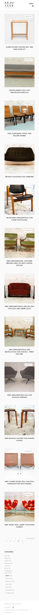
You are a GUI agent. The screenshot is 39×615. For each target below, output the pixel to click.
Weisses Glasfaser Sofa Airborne (19, 177)
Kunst (6, 568)
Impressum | (7, 610)
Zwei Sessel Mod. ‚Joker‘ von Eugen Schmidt (19, 526)
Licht (5, 566)
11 (14, 541)
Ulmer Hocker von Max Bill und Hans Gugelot (19, 48)
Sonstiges (7, 571)
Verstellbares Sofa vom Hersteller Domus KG (19, 91)
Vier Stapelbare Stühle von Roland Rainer (19, 134)
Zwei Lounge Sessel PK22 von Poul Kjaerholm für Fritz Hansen (19, 483)
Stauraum (7, 563)
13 (22, 541)
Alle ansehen (30, 538)
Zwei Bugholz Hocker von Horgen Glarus (19, 439)
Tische (6, 561)
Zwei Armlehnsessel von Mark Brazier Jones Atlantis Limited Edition (19, 263)
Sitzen (6, 558)
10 (10, 541)
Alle (5, 556)
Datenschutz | (14, 610)
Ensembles (9, 590)
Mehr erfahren (14, 52)
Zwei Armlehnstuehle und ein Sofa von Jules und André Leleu (19, 307)
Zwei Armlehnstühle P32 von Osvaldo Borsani (19, 396)
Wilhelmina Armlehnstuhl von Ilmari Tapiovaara (19, 219)
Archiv (6, 573)
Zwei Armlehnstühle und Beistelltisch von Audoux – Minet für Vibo (19, 352)
